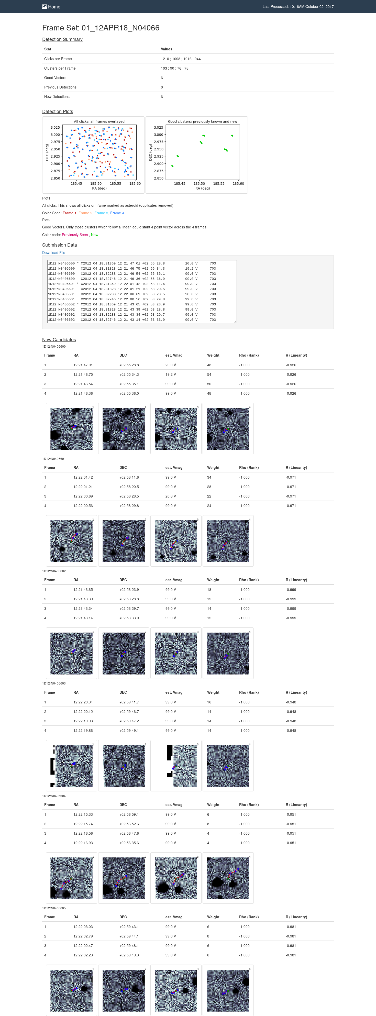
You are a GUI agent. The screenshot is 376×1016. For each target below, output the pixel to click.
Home (53, 6)
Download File (53, 252)
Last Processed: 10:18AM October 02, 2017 (298, 6)
